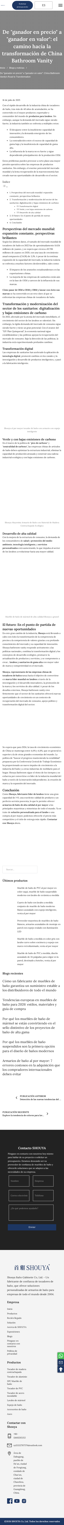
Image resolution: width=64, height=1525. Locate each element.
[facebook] (9, 1501)
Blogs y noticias (16, 68)
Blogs (9, 1336)
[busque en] (8, 5)
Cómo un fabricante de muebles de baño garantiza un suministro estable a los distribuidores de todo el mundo (31, 985)
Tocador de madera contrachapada (16, 1370)
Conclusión (17, 222)
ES (43, 5)
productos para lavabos (40, 116)
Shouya (41, 633)
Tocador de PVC (15, 1388)
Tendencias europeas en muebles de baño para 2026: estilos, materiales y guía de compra (29, 1004)
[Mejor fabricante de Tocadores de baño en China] (32, 1267)
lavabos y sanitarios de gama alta (26, 662)
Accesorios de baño (16, 1409)
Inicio (2, 68)
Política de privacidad (12, 1352)
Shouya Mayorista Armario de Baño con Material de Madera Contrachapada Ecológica (32, 524)
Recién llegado (14, 1318)
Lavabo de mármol (16, 1400)
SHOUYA (16, 1521)
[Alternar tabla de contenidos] (5, 187)
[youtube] (17, 1501)
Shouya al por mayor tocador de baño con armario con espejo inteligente (32, 430)
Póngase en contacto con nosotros (13, 1343)
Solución (11, 1322)
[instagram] (24, 1501)
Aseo (9, 1414)
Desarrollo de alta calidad (30, 212)
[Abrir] (60, 5)
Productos (12, 1313)
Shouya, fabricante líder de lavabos (26, 794)
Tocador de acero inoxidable (15, 1394)
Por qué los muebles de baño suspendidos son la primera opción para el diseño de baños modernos (28, 1046)
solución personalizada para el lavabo (30, 812)
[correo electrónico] (61, 1362)
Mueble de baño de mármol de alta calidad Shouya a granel (32, 616)
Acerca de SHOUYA (16, 1327)
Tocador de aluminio (17, 1376)
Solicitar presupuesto (22, 5)
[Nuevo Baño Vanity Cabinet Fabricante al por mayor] (3, 5)
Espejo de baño (14, 1405)
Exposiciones (13, 1331)
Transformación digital (28, 206)
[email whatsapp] (61, 1356)
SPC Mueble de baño (14, 1382)
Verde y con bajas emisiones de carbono (36, 209)
